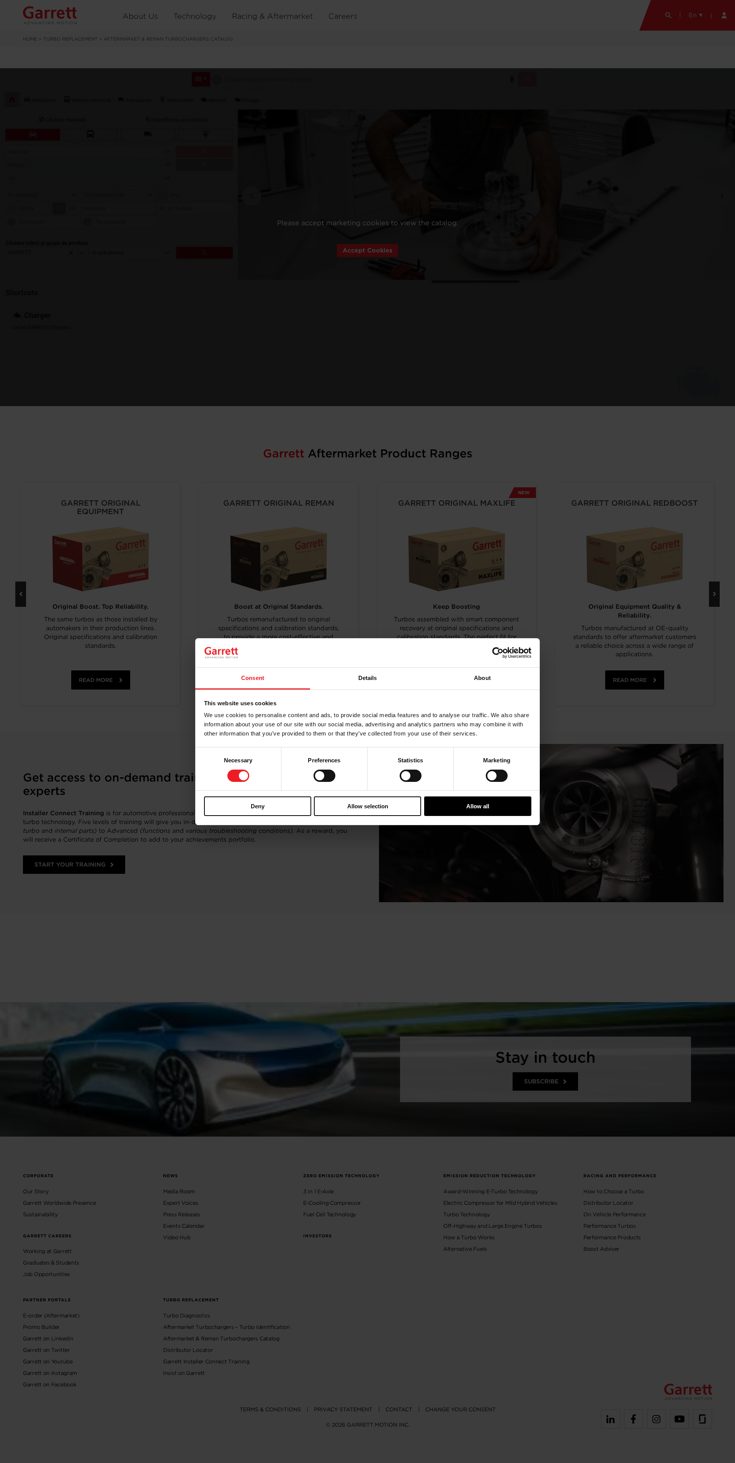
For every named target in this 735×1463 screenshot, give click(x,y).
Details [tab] (367, 678)
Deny (258, 806)
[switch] (324, 776)
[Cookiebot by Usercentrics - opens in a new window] (497, 653)
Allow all (477, 806)
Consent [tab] (252, 678)
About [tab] (482, 678)
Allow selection (367, 806)
